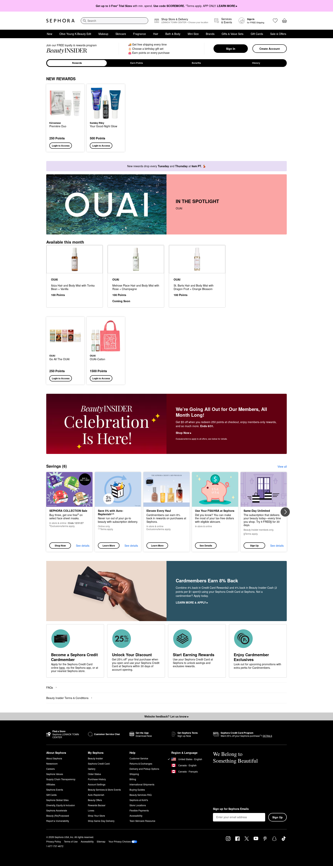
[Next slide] (285, 512)
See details (82, 545)
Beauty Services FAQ (140, 794)
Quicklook (65, 116)
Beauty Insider (95, 758)
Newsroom (52, 763)
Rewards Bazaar (96, 805)
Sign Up (254, 545)
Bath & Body (172, 34)
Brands (210, 34)
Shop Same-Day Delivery (101, 820)
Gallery (91, 768)
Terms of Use (71, 841)
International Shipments (142, 784)
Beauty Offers (95, 800)
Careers (50, 768)
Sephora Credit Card (99, 763)
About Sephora (54, 758)
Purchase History (97, 779)
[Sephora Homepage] (60, 21)
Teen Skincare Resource (142, 820)
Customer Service (139, 758)
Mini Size (193, 34)
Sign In (230, 49)
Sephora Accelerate (56, 810)
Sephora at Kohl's (139, 800)
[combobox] (114, 20)
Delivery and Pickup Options (144, 768)
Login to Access (61, 145)
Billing (133, 779)
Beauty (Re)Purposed (57, 815)
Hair (155, 34)
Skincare (120, 34)
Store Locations (138, 805)
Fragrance (139, 34)
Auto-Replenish (96, 794)
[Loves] (275, 21)
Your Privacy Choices (119, 841)
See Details (206, 545)
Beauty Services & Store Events (104, 789)
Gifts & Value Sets (232, 34)
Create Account (269, 49)
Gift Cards (257, 34)
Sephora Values (54, 774)
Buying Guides (137, 789)
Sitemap (101, 841)
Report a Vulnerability (57, 820)
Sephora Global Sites (57, 800)
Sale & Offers (278, 34)
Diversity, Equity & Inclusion (60, 805)
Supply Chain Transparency (60, 779)
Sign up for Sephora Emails (231, 809)
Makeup (103, 34)
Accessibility (136, 815)
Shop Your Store (96, 815)
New (49, 34)
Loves (91, 810)
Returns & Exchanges (141, 763)
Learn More (109, 545)
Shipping (134, 774)
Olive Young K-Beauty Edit (75, 34)
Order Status (94, 774)
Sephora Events (54, 789)
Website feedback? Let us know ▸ (166, 716)
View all (282, 466)
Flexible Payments (139, 810)
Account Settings (96, 784)
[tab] (77, 63)
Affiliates (50, 784)
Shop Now (60, 545)
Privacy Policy (53, 841)
